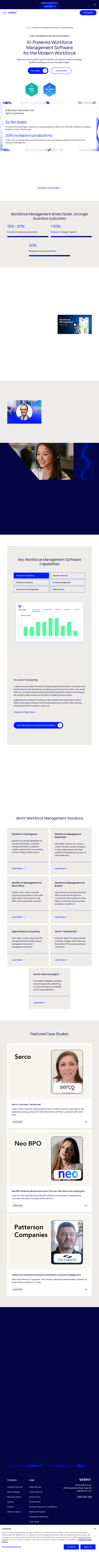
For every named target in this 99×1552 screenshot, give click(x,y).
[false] (95, 1528)
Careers (10, 1502)
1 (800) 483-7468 (84, 1496)
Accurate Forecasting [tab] (25, 575)
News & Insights (13, 1492)
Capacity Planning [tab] (60, 575)
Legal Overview (35, 1487)
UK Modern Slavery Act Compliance (43, 1507)
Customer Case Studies (48, 188)
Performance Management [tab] (27, 589)
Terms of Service (35, 1492)
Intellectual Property (37, 1512)
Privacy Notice (34, 1497)
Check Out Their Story (24, 712)
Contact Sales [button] (61, 71)
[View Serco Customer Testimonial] (49, 1085)
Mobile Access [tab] (58, 589)
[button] (38, 70)
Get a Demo (88, 12)
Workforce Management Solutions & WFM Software (52, 27)
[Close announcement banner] (95, 4)
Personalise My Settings (11, 1547)
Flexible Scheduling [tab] (24, 582)
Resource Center (14, 1497)
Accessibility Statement (38, 1517)
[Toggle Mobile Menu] (4, 13)
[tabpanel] (49, 665)
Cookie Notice (34, 1502)
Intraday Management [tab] (62, 582)
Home (29, 27)
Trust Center (34, 1521)
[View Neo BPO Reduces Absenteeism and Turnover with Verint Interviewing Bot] (49, 1171)
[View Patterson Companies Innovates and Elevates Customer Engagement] (49, 1255)
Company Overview (15, 1487)
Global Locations (14, 1512)
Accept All (71, 1547)
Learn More (17, 868)
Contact (10, 1507)
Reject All (88, 1547)
